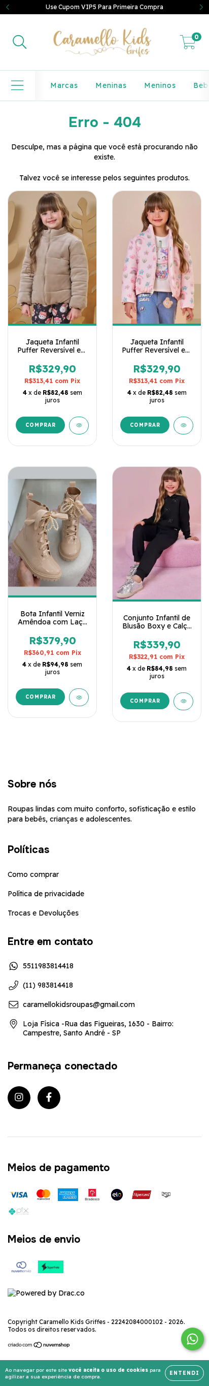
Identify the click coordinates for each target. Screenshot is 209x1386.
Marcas (64, 85)
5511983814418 (48, 965)
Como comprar (33, 874)
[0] (188, 44)
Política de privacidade (46, 893)
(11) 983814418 (48, 985)
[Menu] (17, 86)
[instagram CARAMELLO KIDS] (19, 1097)
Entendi (184, 1373)
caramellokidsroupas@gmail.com (79, 1004)
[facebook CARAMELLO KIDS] (49, 1097)
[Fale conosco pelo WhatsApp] (192, 1339)
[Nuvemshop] (39, 1346)
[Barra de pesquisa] (20, 42)
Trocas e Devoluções (43, 913)
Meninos (160, 85)
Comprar (40, 425)
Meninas (111, 85)
